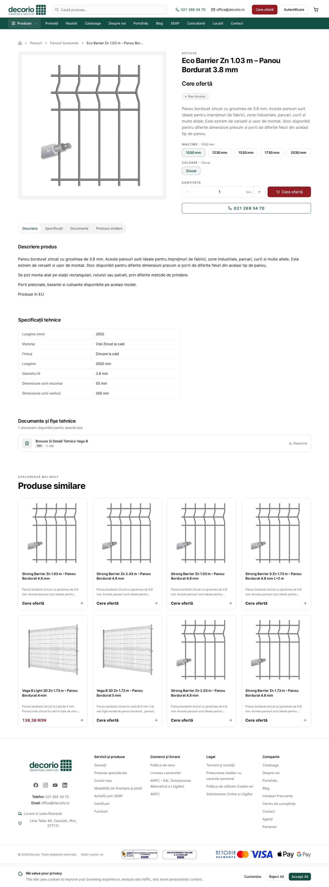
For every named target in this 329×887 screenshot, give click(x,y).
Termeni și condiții (220, 765)
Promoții (51, 23)
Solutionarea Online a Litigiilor (229, 794)
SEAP (175, 23)
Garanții (100, 765)
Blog (159, 23)
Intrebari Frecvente (278, 796)
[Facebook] (36, 785)
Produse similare (109, 228)
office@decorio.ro (50, 803)
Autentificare (294, 9)
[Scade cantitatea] (187, 192)
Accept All (300, 876)
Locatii (218, 23)
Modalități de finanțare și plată (118, 788)
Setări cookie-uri (92, 854)
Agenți (268, 819)
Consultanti (196, 23)
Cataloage (93, 23)
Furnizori (101, 811)
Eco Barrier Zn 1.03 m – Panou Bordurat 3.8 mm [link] (116, 43)
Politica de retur (162, 765)
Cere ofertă (265, 9)
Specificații (54, 228)
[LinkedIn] (64, 785)
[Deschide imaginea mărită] (92, 125)
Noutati (71, 23)
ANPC (155, 794)
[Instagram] (45, 785)
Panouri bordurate (64, 43)
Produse (24, 23)
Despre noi (117, 23)
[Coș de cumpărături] (316, 9)
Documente (79, 228)
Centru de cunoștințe (279, 804)
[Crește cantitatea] (259, 192)
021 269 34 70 (249, 208)
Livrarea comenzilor (165, 773)
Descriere (30, 228)
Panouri (36, 43)
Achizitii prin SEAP (108, 796)
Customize (252, 876)
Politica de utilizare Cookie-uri (229, 786)
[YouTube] (55, 785)
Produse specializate (110, 773)
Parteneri (270, 827)
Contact (237, 23)
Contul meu (103, 780)
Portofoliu (140, 23)
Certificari (101, 804)
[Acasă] (20, 43)
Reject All (276, 876)
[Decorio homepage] (50, 765)
